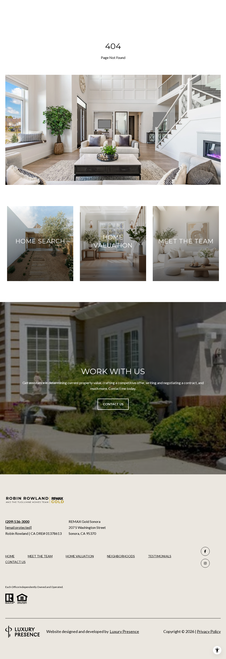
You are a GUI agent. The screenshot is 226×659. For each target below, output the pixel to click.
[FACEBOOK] (205, 551)
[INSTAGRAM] (205, 563)
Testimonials (159, 556)
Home (10, 556)
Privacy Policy (209, 631)
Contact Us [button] (113, 404)
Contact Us (15, 562)
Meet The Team (40, 556)
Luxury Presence (124, 631)
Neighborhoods (121, 556)
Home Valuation (80, 556)
